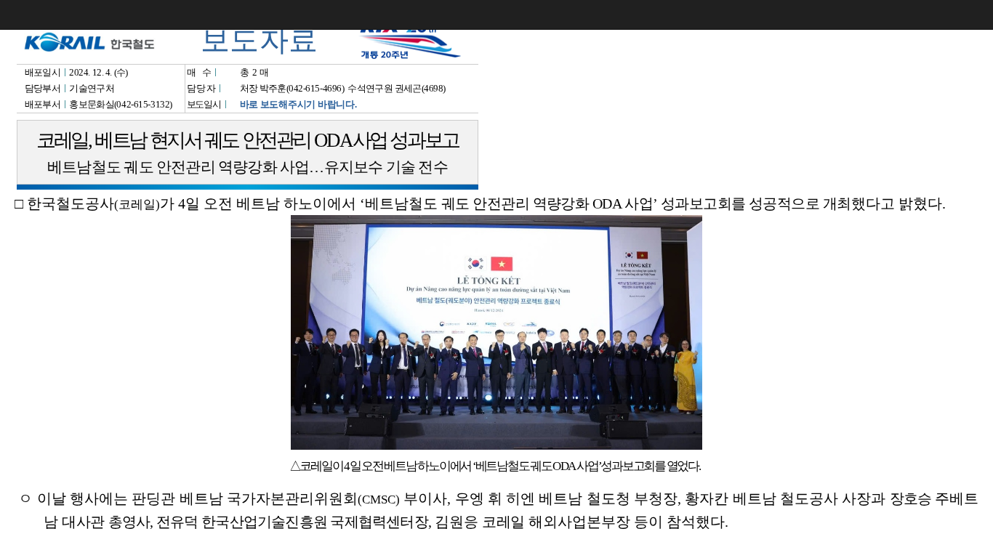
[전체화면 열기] (949, 14)
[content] (496, 279)
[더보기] (978, 14)
